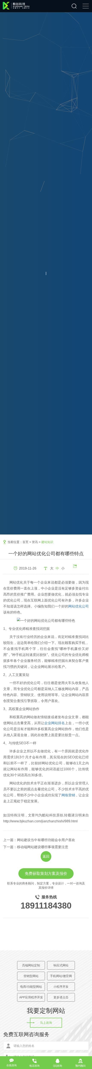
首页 (25, 542)
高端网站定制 (31, 965)
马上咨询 (46, 1022)
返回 (46, 856)
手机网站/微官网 (61, 976)
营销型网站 (31, 976)
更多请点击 (60, 997)
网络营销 (68, 795)
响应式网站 (60, 965)
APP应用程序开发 (31, 997)
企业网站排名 (54, 723)
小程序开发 (60, 986)
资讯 (35, 542)
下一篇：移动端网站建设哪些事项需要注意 (35, 847)
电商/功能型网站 (31, 986)
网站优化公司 (78, 606)
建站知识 (47, 542)
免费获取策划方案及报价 (46, 873)
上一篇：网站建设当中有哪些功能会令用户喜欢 (39, 840)
